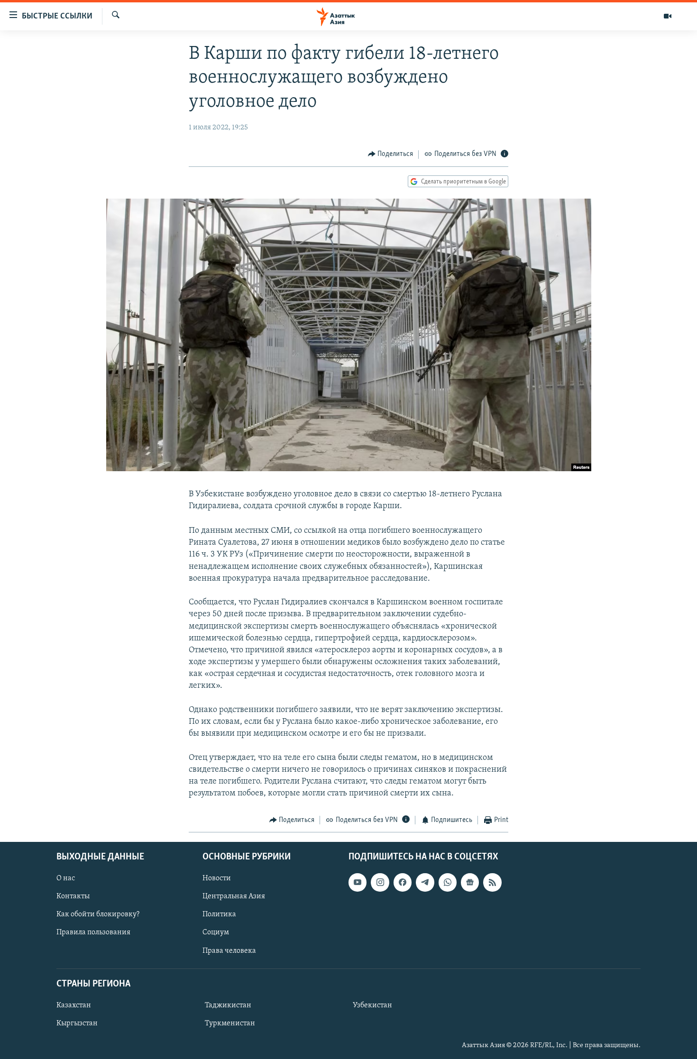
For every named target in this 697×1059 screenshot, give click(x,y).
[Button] (390, 154)
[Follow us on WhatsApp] (448, 882)
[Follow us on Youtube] (357, 882)
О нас (65, 878)
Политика (219, 914)
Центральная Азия (233, 896)
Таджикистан (228, 1005)
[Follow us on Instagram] (380, 882)
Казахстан (73, 1005)
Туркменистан (230, 1023)
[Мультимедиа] (667, 16)
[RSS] (492, 882)
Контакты (73, 896)
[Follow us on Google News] (470, 882)
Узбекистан (372, 1005)
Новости (216, 878)
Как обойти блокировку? (97, 914)
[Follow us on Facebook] (403, 882)
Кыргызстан (77, 1023)
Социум (215, 932)
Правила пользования (93, 932)
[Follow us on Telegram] (425, 882)
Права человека (229, 950)
